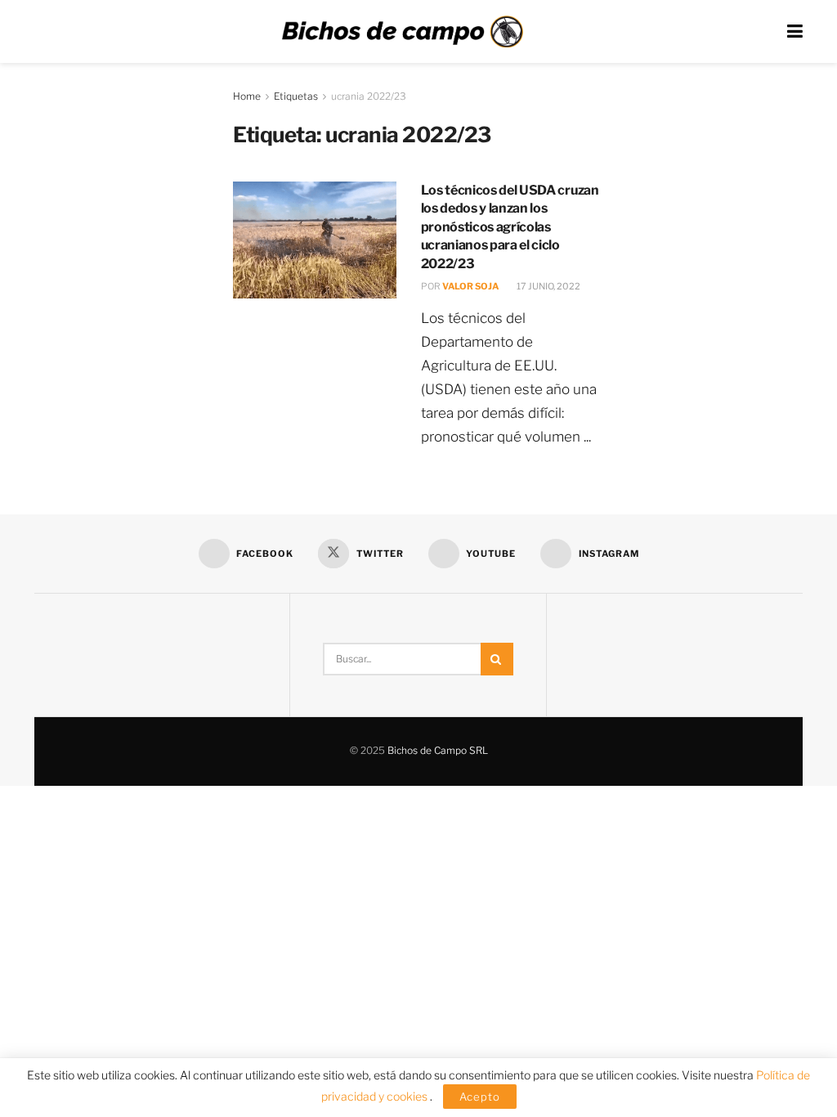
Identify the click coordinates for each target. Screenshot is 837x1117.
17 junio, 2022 (547, 286)
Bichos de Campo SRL (437, 750)
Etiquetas (296, 96)
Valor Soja (470, 286)
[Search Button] (497, 659)
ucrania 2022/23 (368, 96)
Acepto (479, 1096)
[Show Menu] (795, 31)
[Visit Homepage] (402, 32)
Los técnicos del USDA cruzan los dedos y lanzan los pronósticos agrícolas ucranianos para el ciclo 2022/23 (510, 226)
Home (247, 96)
